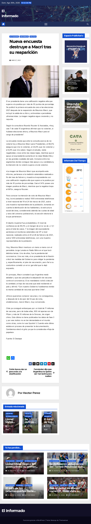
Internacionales (11, 416)
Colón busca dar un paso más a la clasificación (18, 371)
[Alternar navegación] (46, 24)
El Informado (13, 510)
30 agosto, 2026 (14, 471)
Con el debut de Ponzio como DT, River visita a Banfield (64, 491)
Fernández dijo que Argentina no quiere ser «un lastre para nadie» (42, 372)
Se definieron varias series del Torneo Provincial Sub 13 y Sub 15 (66, 466)
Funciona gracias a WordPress (34, 520)
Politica (33, 36)
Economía (48, 413)
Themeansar (63, 520)
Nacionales (24, 36)
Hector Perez (31, 393)
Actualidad (14, 36)
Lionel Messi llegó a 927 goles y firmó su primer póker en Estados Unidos (22, 466)
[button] (88, 24)
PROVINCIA (28, 416)
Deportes (9, 413)
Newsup (53, 520)
